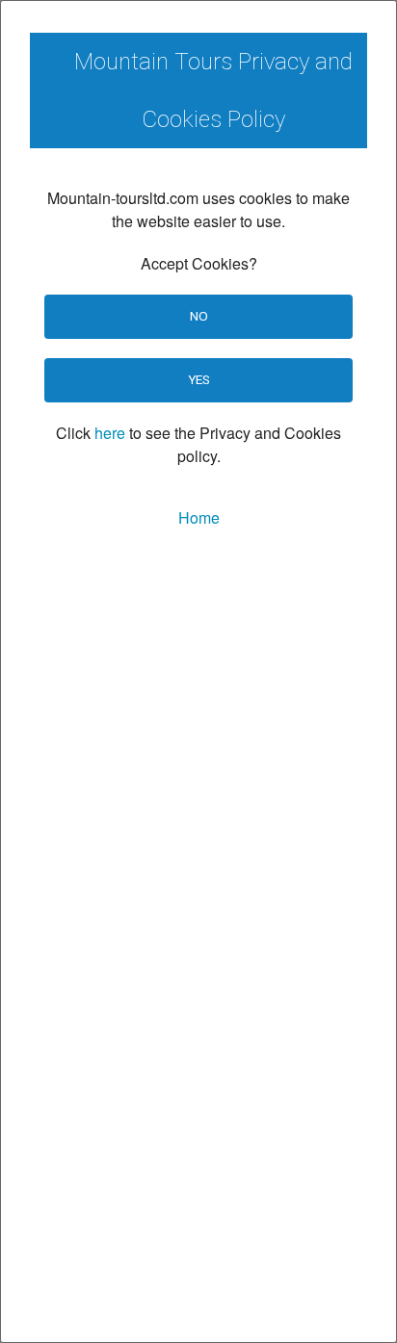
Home (199, 517)
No (199, 315)
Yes (199, 379)
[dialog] (198, 671)
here (109, 433)
